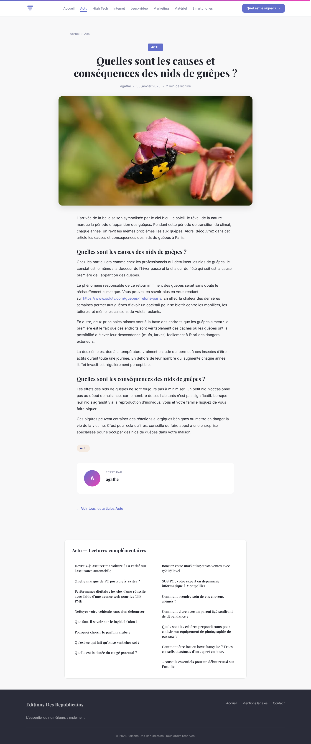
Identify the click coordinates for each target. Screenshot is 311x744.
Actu (83, 8)
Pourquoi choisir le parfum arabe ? (102, 632)
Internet (119, 8)
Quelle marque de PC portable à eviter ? (107, 581)
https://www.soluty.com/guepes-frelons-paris (122, 298)
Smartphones (202, 8)
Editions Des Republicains (55, 704)
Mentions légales (255, 703)
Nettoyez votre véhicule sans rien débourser (110, 611)
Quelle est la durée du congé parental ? (106, 652)
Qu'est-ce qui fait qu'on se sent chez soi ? (107, 642)
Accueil (69, 8)
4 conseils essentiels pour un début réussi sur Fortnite (198, 664)
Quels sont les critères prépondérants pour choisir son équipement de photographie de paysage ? (196, 631)
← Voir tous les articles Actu (100, 508)
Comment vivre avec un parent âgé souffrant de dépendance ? (197, 613)
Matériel (180, 8)
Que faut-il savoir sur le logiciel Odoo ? (106, 621)
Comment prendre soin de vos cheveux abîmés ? (193, 598)
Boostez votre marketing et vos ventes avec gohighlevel (196, 568)
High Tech (100, 8)
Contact (279, 703)
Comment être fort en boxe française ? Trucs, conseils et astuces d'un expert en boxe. (198, 649)
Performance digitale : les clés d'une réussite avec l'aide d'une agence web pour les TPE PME (110, 596)
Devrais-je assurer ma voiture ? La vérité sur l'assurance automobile (110, 568)
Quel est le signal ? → (263, 8)
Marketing (161, 8)
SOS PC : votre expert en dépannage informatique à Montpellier (190, 583)
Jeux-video (139, 8)
